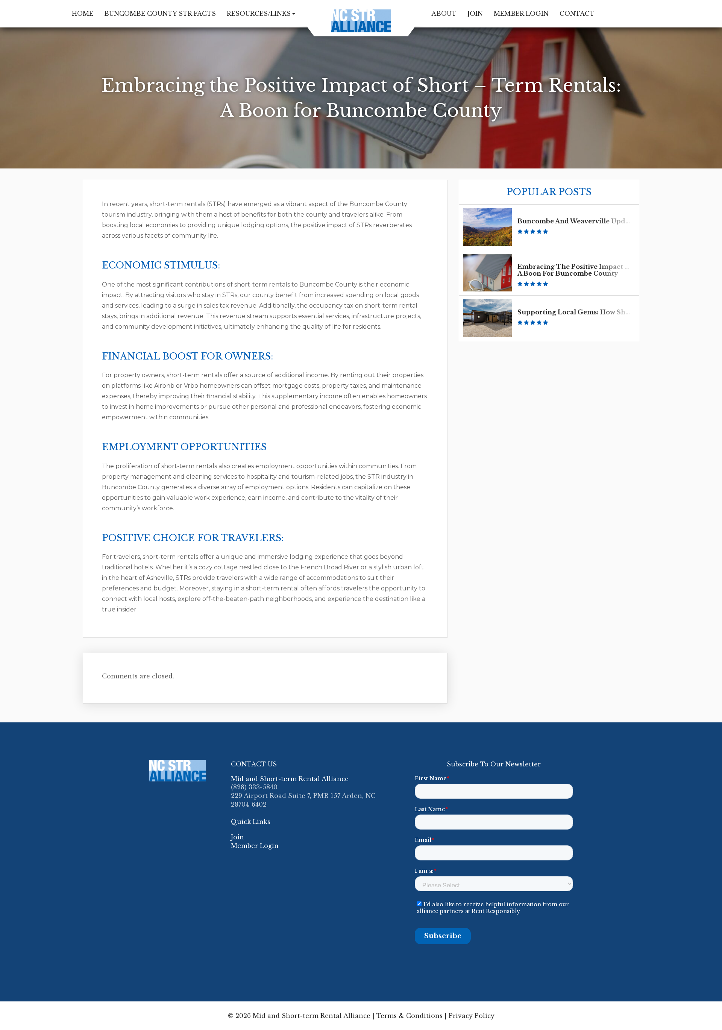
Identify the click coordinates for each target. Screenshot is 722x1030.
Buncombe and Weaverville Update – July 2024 (596, 221)
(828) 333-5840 (254, 787)
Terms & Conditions (409, 1015)
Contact (577, 13)
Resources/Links (259, 13)
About (444, 13)
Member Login (521, 13)
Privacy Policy (471, 1015)
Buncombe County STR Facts (160, 13)
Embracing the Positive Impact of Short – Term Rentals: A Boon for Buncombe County (612, 270)
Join (475, 13)
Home (82, 13)
